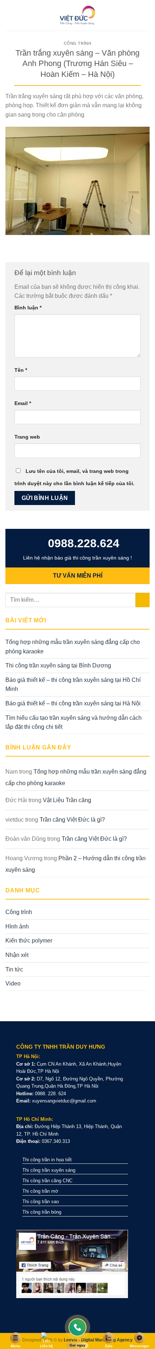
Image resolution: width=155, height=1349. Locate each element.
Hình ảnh (17, 926)
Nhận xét (16, 955)
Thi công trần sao (40, 1201)
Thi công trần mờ (40, 1191)
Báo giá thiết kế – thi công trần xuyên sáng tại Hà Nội (73, 703)
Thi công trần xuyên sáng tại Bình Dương (58, 665)
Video (13, 983)
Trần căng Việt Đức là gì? (72, 820)
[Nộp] (143, 600)
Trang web (27, 437)
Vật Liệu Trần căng (67, 800)
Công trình (78, 43)
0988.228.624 (82, 543)
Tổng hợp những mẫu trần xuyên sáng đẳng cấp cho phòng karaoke (72, 646)
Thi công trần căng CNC (47, 1180)
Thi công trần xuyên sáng (48, 1170)
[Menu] (9, 15)
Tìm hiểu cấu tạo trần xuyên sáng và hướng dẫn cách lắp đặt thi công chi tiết (73, 722)
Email (22, 403)
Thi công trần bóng (41, 1212)
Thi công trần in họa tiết (47, 1159)
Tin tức (14, 969)
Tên (20, 370)
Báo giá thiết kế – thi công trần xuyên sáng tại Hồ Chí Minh (73, 684)
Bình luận (27, 307)
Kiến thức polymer (28, 940)
